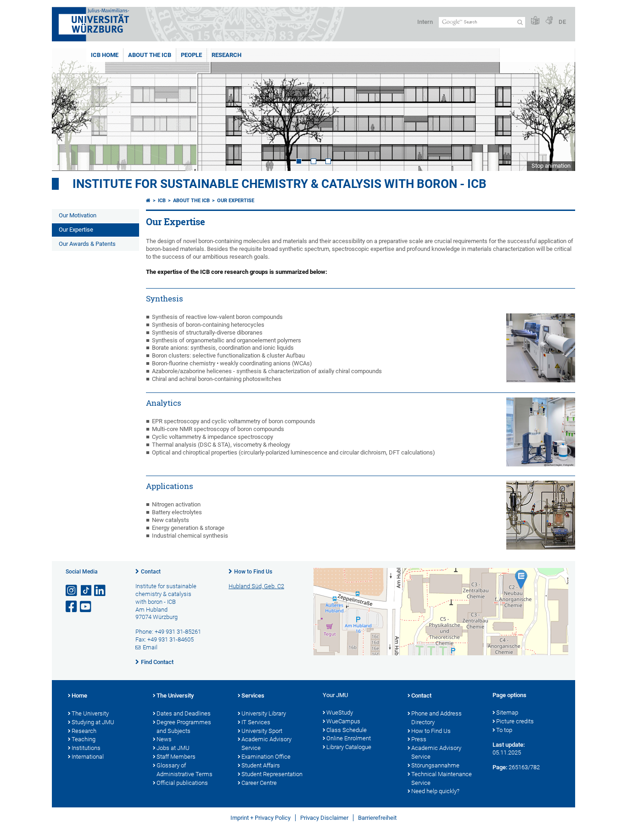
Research (226, 54)
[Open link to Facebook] (72, 607)
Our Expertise (76, 229)
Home (79, 695)
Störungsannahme (435, 765)
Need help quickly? (435, 791)
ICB (162, 201)
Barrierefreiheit (377, 817)
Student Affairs (260, 765)
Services (252, 695)
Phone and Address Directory (436, 718)
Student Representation (271, 774)
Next (559, 110)
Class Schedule (346, 730)
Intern (425, 21)
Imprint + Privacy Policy (260, 817)
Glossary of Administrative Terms (185, 770)
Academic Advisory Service (266, 743)
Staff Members (176, 756)
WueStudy (339, 712)
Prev (67, 110)
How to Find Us (253, 571)
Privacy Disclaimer (324, 817)
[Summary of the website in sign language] (549, 21)
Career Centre (259, 782)
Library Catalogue (348, 747)
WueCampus (343, 721)
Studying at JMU (93, 722)
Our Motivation (77, 215)
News (164, 739)
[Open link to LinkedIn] (100, 591)
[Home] (148, 201)
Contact (151, 571)
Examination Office (266, 756)
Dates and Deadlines (184, 713)
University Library (263, 713)
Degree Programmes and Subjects (184, 726)
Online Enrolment (348, 738)
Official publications (182, 782)
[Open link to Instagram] (72, 591)
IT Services (255, 722)
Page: (500, 767)
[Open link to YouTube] (86, 607)
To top (504, 730)
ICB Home (104, 54)
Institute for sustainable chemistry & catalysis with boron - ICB (280, 184)
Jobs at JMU (173, 747)
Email (150, 647)
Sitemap (507, 712)
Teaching (83, 739)
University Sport (261, 730)
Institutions (86, 747)
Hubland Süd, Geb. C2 (256, 586)
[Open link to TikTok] (86, 591)
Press (418, 739)
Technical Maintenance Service (441, 778)
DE (562, 21)
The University (90, 713)
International (88, 756)
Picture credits (515, 721)
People (191, 54)
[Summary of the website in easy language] (535, 21)
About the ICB (149, 54)
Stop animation (551, 165)
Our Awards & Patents (87, 243)
